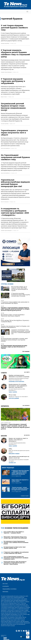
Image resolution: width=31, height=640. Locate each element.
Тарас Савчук (13, 392)
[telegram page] (26, 631)
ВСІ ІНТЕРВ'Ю (26, 405)
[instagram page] (28, 631)
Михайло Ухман (14, 453)
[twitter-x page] (21, 631)
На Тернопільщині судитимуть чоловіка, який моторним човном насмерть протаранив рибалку (14, 340)
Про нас (5, 583)
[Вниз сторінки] (27, 636)
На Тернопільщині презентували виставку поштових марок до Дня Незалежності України (14, 347)
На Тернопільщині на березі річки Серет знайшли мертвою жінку (15, 547)
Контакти (6, 586)
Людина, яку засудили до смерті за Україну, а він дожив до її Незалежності (15, 327)
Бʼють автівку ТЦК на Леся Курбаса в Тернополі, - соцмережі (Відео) (14, 532)
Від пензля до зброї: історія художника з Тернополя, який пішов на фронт (13, 315)
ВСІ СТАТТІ (27, 372)
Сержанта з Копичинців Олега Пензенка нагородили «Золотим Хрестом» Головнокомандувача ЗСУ (20, 331)
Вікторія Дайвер (14, 398)
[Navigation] (27, 11)
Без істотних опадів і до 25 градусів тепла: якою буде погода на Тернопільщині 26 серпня (19, 288)
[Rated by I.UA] (25, 637)
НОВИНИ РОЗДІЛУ (25, 495)
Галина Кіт (12, 462)
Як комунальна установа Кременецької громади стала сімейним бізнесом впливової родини (16, 542)
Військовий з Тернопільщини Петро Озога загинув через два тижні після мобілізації (15, 537)
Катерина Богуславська (16, 381)
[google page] (16, 631)
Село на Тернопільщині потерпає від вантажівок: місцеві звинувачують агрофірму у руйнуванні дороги (16, 558)
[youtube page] (24, 631)
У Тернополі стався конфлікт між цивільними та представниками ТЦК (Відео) (15, 302)
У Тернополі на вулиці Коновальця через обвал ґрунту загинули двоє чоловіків (20, 295)
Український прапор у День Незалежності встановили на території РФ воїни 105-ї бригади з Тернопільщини (15, 563)
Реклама (5, 591)
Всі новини (26, 351)
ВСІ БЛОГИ (27, 435)
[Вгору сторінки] (27, 633)
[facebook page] (19, 631)
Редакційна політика (9, 589)
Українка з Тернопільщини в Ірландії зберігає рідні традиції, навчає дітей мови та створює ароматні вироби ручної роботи (15, 309)
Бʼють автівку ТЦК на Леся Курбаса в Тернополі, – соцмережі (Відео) (15, 321)
